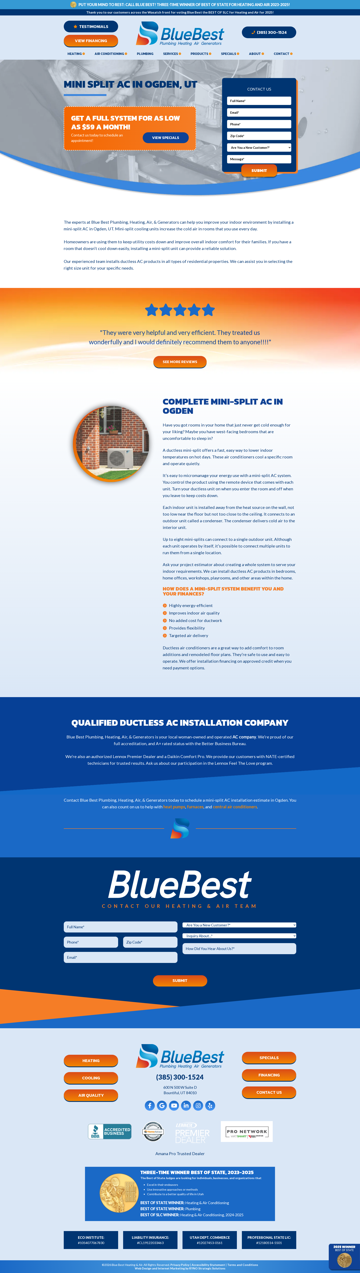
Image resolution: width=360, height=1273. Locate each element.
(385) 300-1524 (271, 32)
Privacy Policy (179, 1265)
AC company (244, 736)
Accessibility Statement (208, 1265)
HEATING (91, 1060)
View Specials (165, 137)
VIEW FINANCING (91, 41)
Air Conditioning (109, 53)
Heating (75, 53)
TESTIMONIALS (93, 26)
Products (199, 53)
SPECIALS (269, 1058)
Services (170, 53)
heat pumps (174, 806)
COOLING (91, 1078)
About (255, 53)
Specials (228, 53)
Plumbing (145, 53)
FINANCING (269, 1075)
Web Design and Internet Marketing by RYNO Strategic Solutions (180, 1268)
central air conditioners (235, 806)
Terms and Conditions (242, 1265)
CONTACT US (269, 1092)
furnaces (195, 806)
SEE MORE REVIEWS (180, 362)
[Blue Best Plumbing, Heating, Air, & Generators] (180, 33)
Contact (281, 53)
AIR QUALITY (91, 1095)
